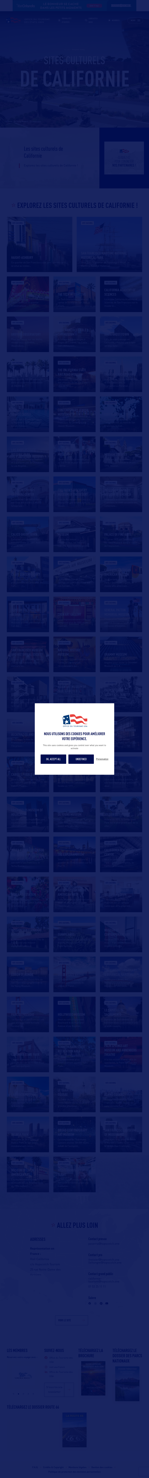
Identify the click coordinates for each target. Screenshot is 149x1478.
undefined (81, 759)
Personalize (102, 759)
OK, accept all (53, 759)
